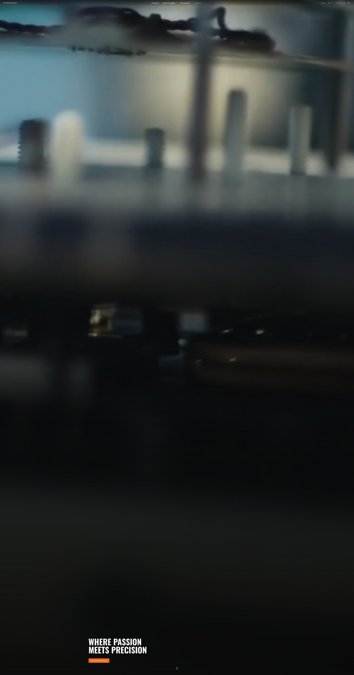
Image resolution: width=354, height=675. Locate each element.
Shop (329, 3)
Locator (323, 3)
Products (155, 3)
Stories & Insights (169, 3)
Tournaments (184, 3)
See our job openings (99, 661)
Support (337, 3)
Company (197, 3)
